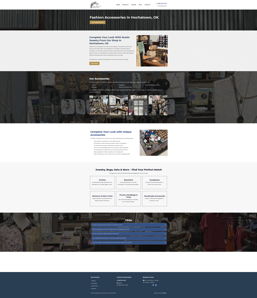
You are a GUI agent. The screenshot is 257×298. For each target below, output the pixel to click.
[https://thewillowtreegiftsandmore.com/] (95, 5)
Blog (140, 5)
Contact (147, 5)
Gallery (133, 5)
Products (125, 5)
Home (118, 5)
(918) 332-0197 (162, 3)
